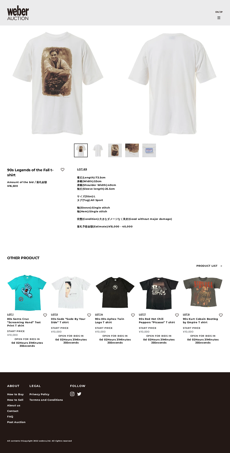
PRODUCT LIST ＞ (209, 265)
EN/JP (219, 12)
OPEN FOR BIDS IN (27, 339)
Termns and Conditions (46, 399)
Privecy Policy (39, 394)
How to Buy (15, 394)
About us (13, 405)
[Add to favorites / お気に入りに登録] (63, 169)
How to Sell (15, 399)
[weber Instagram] (72, 394)
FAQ (10, 416)
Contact (13, 411)
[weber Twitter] (79, 394)
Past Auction (16, 422)
